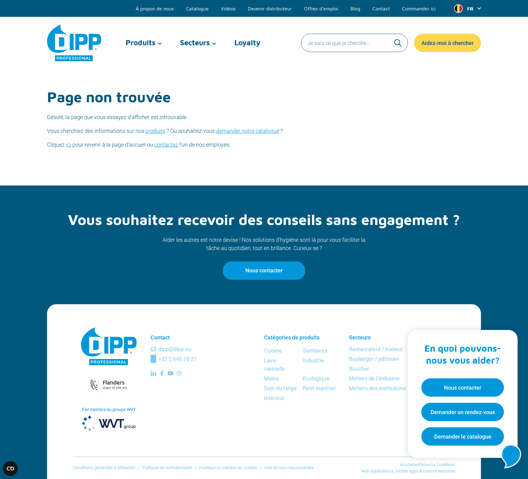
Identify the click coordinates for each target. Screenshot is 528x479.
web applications (377, 471)
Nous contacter (264, 270)
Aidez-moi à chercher (447, 43)
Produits (141, 42)
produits (155, 131)
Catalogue (197, 8)
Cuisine (273, 350)
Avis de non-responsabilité (289, 467)
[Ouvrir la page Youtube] (170, 373)
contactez (166, 144)
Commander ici (419, 8)
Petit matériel (319, 388)
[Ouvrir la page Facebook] (162, 373)
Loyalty (247, 42)
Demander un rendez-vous (463, 412)
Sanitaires (315, 350)
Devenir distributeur (270, 8)
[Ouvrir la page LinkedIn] (153, 373)
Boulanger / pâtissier (374, 359)
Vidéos (228, 8)
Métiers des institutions (377, 388)
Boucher (359, 368)
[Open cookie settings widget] (10, 468)
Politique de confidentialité (167, 467)
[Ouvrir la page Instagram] (179, 373)
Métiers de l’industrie (374, 378)
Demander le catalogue (462, 436)
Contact (381, 8)
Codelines (446, 464)
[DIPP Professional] (74, 42)
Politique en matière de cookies (228, 467)
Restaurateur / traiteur (376, 349)
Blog (355, 8)
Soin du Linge (280, 388)
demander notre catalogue (247, 131)
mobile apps (406, 471)
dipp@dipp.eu (175, 349)
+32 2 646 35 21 (177, 359)
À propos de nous (155, 8)
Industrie (313, 360)
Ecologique (316, 378)
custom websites (439, 471)
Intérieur (274, 398)
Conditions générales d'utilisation (104, 467)
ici (68, 144)
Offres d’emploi (321, 8)
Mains (271, 378)
